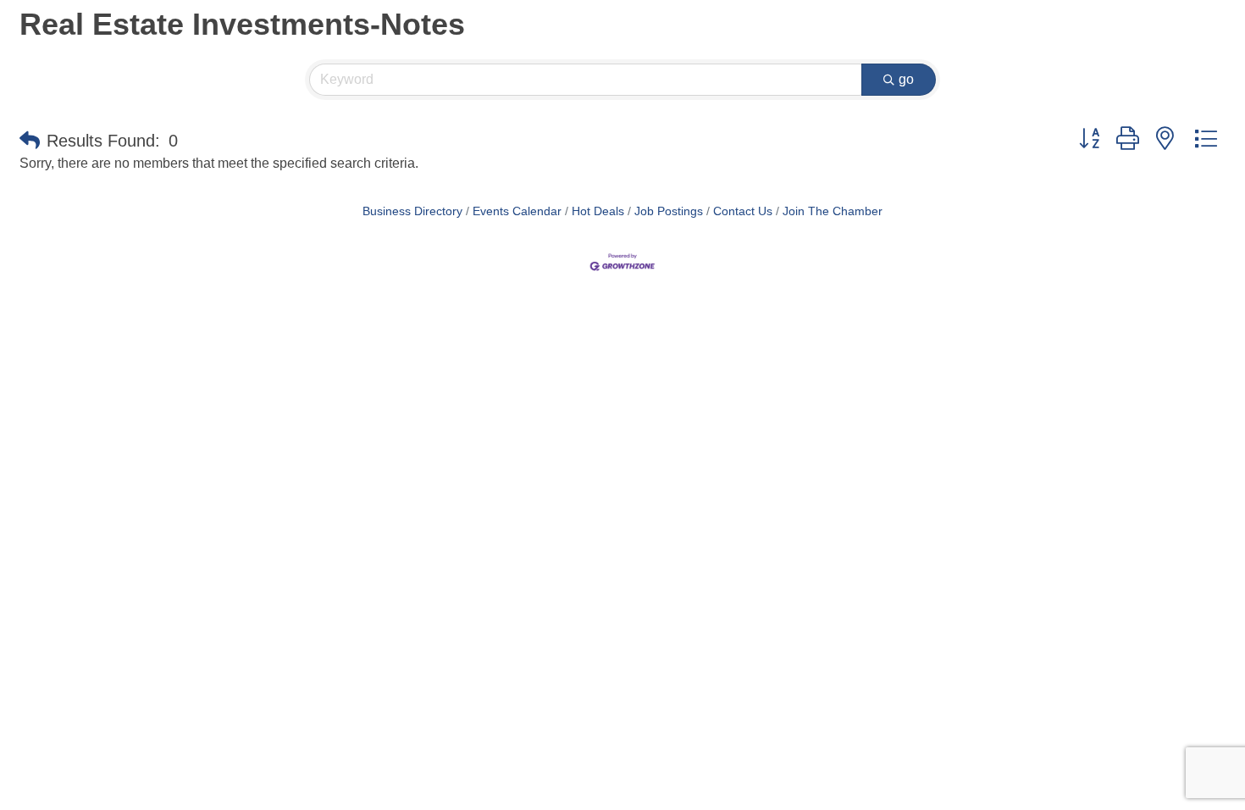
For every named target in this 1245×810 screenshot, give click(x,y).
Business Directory (412, 211)
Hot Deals (598, 211)
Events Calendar (517, 211)
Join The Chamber (833, 211)
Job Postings (668, 211)
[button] (29, 140)
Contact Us (742, 211)
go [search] (906, 79)
